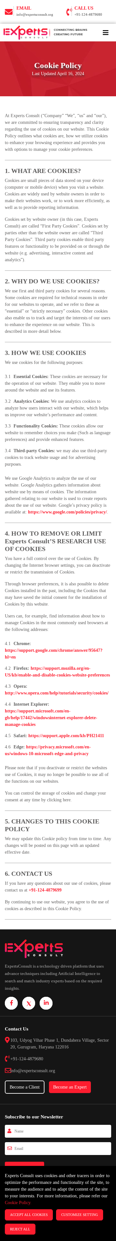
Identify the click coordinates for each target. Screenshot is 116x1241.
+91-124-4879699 (45, 890)
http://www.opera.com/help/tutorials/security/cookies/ (57, 693)
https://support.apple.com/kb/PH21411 (66, 735)
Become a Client (25, 1087)
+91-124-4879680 (88, 14)
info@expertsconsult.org (34, 14)
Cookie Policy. (18, 1202)
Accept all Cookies (29, 1215)
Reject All (20, 1229)
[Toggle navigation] (106, 33)
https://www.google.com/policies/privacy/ (67, 512)
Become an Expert (70, 1087)
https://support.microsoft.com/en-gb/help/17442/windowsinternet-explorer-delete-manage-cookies (51, 718)
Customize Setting (79, 1215)
